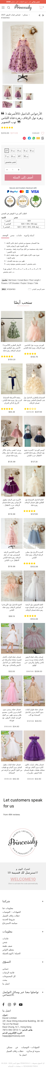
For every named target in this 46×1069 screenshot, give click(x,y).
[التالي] (43, 15)
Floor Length (34, 280)
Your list (35, 133)
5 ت (25, 150)
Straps (30, 283)
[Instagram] (10, 1004)
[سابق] (39, 15)
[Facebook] (4, 1004)
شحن (12, 235)
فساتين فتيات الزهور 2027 (10, 15)
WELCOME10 (23, 879)
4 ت (19, 150)
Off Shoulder (14, 283)
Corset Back (23, 280)
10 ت (26, 156)
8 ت (13, 156)
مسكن (25, 15)
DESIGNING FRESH (31, 1066)
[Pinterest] (15, 1004)
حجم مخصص (10, 162)
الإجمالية (10, 1066)
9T (19, 156)
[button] (7, 127)
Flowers (4, 283)
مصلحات (17, 1066)
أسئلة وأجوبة (29, 235)
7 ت (7, 156)
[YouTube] (21, 1004)
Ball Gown (12, 280)
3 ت (13, 150)
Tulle (36, 283)
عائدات (19, 235)
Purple (23, 283)
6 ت (32, 150)
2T (7, 150)
